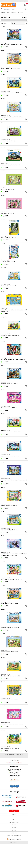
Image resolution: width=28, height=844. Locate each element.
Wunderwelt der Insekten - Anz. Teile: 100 (10, 335)
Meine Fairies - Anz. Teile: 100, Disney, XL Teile (11, 579)
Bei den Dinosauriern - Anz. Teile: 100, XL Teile (11, 44)
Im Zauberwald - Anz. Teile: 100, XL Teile (10, 456)
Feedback (14, 825)
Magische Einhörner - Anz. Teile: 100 (9, 505)
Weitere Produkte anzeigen (14, 754)
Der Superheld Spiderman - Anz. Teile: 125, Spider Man (13, 359)
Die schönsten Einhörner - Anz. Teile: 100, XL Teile (12, 724)
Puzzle (8, 43)
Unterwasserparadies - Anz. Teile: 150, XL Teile (11, 92)
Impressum (14, 830)
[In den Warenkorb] (26, 47)
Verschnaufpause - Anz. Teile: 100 (8, 141)
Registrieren (24, 1)
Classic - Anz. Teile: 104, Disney (8, 261)
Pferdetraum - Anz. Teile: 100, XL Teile (9, 407)
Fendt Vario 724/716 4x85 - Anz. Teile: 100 (10, 165)
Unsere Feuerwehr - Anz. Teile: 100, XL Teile (10, 68)
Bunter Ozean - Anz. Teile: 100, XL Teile (9, 603)
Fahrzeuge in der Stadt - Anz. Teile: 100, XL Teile (11, 116)
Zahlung (14, 819)
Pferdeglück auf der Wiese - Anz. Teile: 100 (10, 675)
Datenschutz (14, 832)
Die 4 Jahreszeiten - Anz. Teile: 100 (8, 285)
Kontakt (14, 827)
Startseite (14, 814)
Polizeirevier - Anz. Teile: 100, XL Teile (9, 529)
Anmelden (19, 1)
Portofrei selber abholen (14, 782)
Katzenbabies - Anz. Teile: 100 (7, 213)
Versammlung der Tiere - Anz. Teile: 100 (10, 748)
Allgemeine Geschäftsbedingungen (14, 835)
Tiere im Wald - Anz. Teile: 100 (7, 189)
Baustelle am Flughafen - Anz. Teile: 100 (10, 627)
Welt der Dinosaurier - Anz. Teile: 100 (9, 700)
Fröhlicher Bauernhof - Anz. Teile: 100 (9, 651)
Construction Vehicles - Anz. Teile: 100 (9, 383)
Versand (14, 817)
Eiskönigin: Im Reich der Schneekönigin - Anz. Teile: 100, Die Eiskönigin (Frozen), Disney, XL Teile (14, 554)
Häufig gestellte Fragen (14, 822)
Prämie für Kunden (14, 787)
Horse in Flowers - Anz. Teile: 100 (8, 237)
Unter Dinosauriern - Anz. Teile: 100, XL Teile (11, 431)
